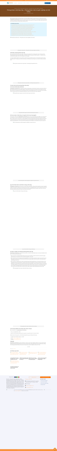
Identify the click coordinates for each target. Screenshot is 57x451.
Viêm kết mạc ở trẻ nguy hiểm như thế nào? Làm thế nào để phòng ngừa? (22, 27)
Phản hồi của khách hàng (44, 383)
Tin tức (19, 8)
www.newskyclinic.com (29, 387)
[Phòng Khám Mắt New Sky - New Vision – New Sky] (9, 3)
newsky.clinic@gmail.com (30, 385)
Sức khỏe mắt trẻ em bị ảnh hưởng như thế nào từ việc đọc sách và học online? (23, 31)
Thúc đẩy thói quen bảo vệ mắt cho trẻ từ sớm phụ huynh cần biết (21, 29)
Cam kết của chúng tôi (44, 380)
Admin (32, 13)
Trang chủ (15, 8)
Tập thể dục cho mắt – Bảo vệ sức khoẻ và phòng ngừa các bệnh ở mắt (22, 35)
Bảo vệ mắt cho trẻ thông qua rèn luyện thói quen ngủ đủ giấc (21, 30)
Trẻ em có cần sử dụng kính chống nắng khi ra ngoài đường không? (22, 28)
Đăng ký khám (43, 384)
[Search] (43, 3)
